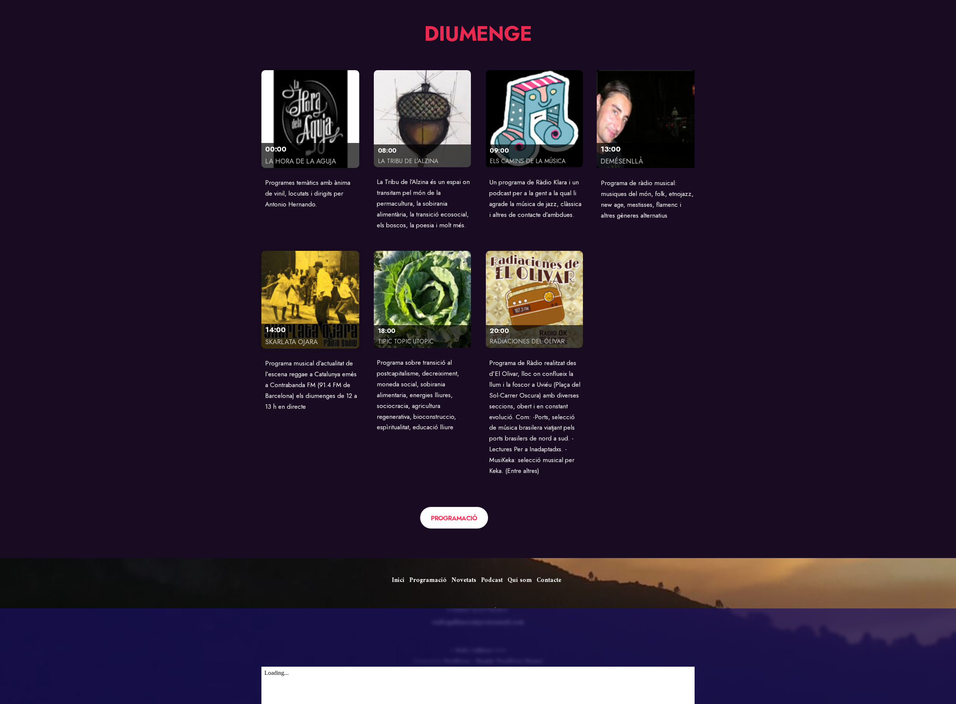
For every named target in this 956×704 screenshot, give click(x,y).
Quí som (520, 580)
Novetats (463, 580)
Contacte (549, 580)
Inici (398, 580)
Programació (428, 580)
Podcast (492, 580)
